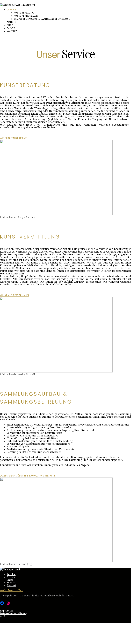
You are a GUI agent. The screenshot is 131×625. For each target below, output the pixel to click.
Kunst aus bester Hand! (14, 295)
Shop (10, 25)
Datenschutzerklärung (13, 613)
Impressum (6, 610)
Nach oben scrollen (11, 590)
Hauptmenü (28, 4)
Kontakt (12, 31)
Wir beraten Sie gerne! (13, 138)
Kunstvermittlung (26, 16)
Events (11, 28)
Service (11, 9)
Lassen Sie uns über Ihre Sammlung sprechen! (27, 475)
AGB (2, 616)
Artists (11, 22)
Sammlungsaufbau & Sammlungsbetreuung (42, 19)
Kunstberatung (24, 13)
